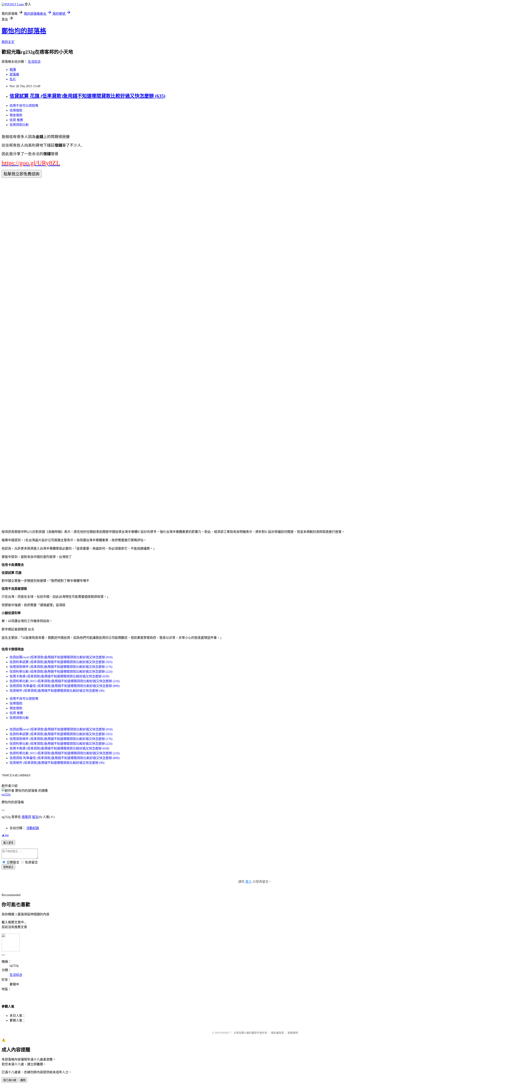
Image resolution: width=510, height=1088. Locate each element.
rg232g (6, 794)
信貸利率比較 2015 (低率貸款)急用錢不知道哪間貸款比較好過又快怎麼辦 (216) (65, 681)
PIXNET (225, 1032)
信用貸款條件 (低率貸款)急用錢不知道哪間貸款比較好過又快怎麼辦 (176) (61, 666)
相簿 (13, 69)
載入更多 (8, 842)
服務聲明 (293, 1032)
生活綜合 (34, 61)
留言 (35, 817)
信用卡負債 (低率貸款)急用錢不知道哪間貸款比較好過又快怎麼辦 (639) (59, 676)
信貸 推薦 (16, 120)
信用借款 (16, 110)
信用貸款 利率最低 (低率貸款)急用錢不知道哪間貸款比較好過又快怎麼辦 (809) (65, 686)
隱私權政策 (277, 1032)
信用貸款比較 (19, 124)
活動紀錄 (32, 828)
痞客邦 (26, 817)
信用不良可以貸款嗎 (24, 105)
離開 (23, 1080)
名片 (13, 79)
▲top (5, 835)
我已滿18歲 (9, 1080)
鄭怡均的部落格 (24, 30)
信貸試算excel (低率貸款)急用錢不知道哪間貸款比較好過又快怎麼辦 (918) (61, 657)
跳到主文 (8, 42)
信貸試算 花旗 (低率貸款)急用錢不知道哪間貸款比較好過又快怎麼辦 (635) (87, 96)
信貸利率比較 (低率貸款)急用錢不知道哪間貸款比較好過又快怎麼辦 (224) (61, 671)
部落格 (14, 74)
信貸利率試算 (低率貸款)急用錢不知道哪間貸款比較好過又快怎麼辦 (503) (61, 662)
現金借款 (16, 115)
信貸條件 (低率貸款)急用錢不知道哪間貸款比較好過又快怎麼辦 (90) (57, 690)
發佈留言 (8, 867)
